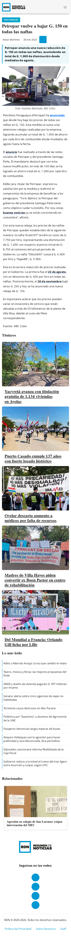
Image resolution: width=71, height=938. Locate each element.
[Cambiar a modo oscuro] (53, 7)
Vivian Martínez (11, 39)
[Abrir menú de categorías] (65, 7)
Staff (63, 929)
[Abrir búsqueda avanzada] (57, 7)
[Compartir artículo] (43, 39)
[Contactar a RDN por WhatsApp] (35, 905)
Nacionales (11, 19)
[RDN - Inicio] (15, 7)
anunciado (57, 115)
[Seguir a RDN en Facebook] (35, 877)
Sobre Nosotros (46, 929)
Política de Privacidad (18, 929)
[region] (35, 808)
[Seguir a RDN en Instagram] (35, 887)
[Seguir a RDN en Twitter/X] (35, 896)
